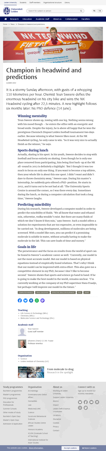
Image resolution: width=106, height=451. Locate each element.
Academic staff (42, 19)
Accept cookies (70, 448)
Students (23, 2)
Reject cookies (90, 448)
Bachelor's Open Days (11, 416)
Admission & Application (12, 424)
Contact (56, 430)
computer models (26, 293)
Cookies (56, 423)
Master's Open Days (11, 420)
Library (67, 2)
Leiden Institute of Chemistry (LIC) (35, 361)
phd (79, 293)
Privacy (56, 426)
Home (5, 24)
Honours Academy (35, 429)
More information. (36, 448)
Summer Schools (10, 409)
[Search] (81, 11)
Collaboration (71, 19)
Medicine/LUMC (34, 409)
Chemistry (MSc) (27, 316)
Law (29, 405)
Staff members (34, 2)
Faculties (86, 19)
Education (27, 19)
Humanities (32, 401)
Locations (57, 415)
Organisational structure (52, 2)
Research (14, 19)
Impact (56, 405)
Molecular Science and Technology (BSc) (37, 318)
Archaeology (33, 391)
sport (87, 293)
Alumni (56, 401)
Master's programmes (11, 394)
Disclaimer (57, 419)
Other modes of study (12, 412)
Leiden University (10, 2)
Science (24, 359)
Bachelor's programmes (12, 391)
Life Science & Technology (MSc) (34, 313)
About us (57, 19)
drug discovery (42, 293)
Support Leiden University (63, 397)
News (12, 24)
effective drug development (63, 293)
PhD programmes (10, 398)
